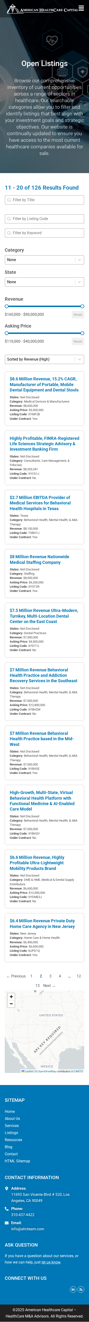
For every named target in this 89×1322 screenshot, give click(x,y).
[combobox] (44, 200)
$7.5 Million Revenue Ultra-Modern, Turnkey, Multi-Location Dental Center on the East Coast (44, 616)
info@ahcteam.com (27, 1229)
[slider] (7, 306)
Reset (78, 314)
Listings (11, 1133)
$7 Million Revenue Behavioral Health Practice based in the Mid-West (42, 739)
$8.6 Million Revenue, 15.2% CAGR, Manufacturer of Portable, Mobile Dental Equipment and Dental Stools (44, 384)
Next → (49, 985)
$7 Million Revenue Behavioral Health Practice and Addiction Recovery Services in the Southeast (43, 675)
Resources (13, 1140)
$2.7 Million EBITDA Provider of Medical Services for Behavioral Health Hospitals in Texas (40, 503)
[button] (82, 8)
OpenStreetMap (47, 1071)
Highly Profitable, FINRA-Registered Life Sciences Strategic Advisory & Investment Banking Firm (44, 444)
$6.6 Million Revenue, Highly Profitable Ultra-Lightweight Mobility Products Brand (37, 863)
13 (37, 985)
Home (10, 1111)
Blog (8, 1147)
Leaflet (28, 1071)
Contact (11, 1154)
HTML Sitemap (17, 1161)
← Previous (16, 976)
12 (79, 976)
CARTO (78, 1071)
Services (12, 1125)
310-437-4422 (22, 1215)
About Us (12, 1118)
